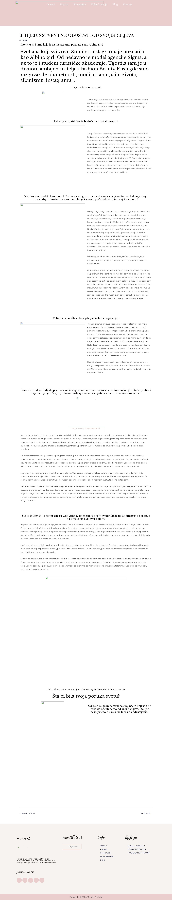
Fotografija (80, 4)
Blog (115, 4)
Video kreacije (99, 4)
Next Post (146, 813)
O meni (51, 4)
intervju (23, 40)
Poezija (64, 4)
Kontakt (127, 4)
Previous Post (27, 813)
